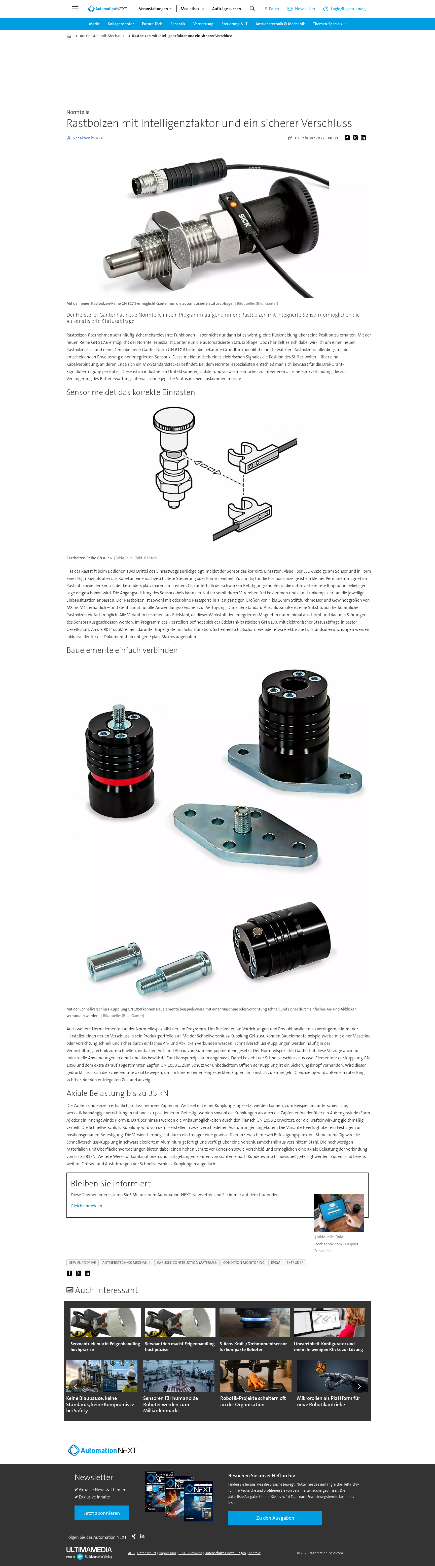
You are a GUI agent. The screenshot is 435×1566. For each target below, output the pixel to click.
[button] (76, 1386)
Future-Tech (152, 23)
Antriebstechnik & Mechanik (280, 23)
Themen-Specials (327, 23)
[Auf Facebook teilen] (348, 138)
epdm (275, 1263)
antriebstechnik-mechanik (126, 1263)
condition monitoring (244, 1263)
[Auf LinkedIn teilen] (364, 138)
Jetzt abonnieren (102, 1513)
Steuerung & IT (234, 23)
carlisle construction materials (187, 1263)
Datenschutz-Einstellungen (225, 1553)
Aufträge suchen (226, 8)
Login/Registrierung (348, 8)
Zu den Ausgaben (275, 1518)
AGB (131, 1553)
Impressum (167, 1553)
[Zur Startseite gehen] (107, 9)
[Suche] (252, 9)
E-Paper (272, 9)
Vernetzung (203, 23)
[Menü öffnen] (75, 9)
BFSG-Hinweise (190, 1553)
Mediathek (190, 8)
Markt (94, 23)
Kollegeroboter (121, 23)
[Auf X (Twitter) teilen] (356, 138)
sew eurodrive (82, 1263)
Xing (135, 1536)
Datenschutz (146, 1553)
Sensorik (177, 23)
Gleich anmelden (86, 1206)
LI (143, 1536)
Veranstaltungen (153, 8)
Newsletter (305, 9)
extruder (295, 1263)
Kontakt (254, 1553)
